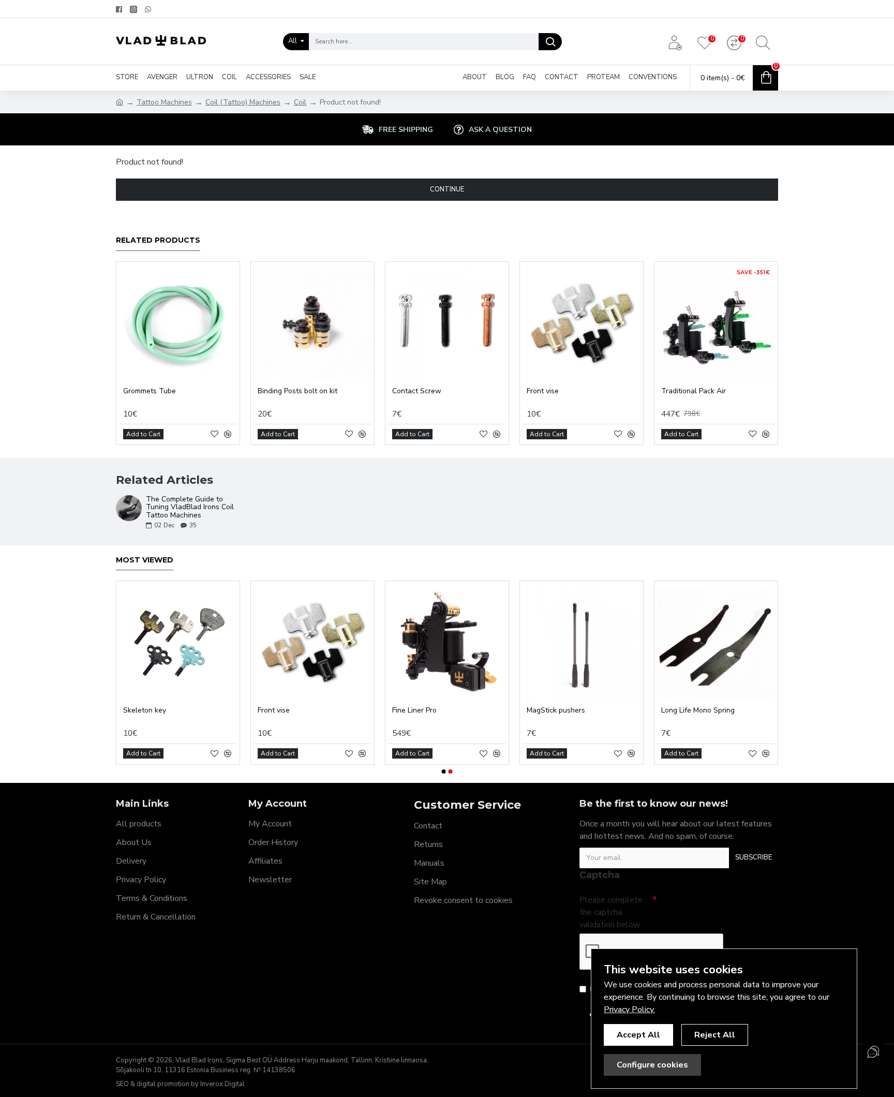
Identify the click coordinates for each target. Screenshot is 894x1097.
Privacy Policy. (629, 1009)
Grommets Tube (149, 391)
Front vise (543, 391)
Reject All (714, 1035)
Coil (300, 102)
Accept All (638, 1035)
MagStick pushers (556, 710)
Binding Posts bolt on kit (297, 391)
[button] (444, 771)
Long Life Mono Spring (698, 710)
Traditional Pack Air (693, 391)
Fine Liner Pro (414, 710)
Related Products (158, 240)
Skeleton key (144, 710)
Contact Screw (416, 391)
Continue (447, 189)
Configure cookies (652, 1065)
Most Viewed (144, 560)
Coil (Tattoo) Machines (242, 102)
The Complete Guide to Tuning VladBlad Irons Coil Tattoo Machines (190, 507)
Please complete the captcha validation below (611, 912)
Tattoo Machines (164, 102)
